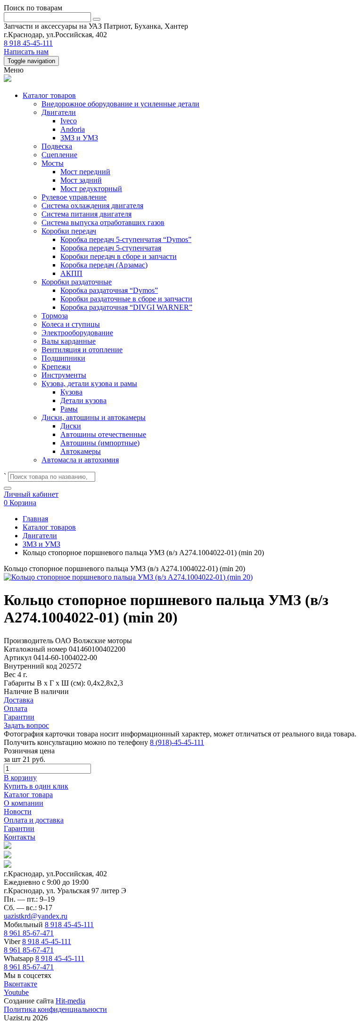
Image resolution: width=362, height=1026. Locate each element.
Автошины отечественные (103, 434)
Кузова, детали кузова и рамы (89, 384)
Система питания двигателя (86, 214)
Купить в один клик (36, 786)
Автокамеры (80, 451)
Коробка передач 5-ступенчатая (110, 248)
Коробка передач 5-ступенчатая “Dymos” (125, 239)
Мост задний (81, 180)
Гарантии (19, 828)
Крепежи (56, 367)
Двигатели (58, 112)
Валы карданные (68, 341)
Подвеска (56, 146)
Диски (70, 426)
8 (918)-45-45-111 (177, 742)
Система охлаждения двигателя (92, 206)
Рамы (69, 409)
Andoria (72, 129)
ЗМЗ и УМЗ (79, 138)
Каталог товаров (49, 95)
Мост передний (85, 172)
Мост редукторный (91, 189)
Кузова (71, 392)
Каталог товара (28, 795)
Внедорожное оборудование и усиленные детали (120, 104)
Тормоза (54, 316)
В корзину (20, 778)
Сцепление (59, 155)
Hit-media (70, 1001)
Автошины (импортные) (100, 443)
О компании (23, 803)
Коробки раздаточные (76, 282)
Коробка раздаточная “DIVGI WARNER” (126, 307)
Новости (18, 812)
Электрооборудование (77, 333)
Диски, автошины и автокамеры (93, 417)
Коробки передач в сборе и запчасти (118, 256)
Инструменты (63, 375)
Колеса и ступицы (70, 324)
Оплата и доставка (34, 820)
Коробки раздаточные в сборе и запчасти (126, 299)
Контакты (19, 837)
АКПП (71, 273)
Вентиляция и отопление (82, 350)
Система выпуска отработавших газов (103, 222)
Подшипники (63, 358)
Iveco (68, 121)
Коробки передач (68, 231)
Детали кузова (83, 400)
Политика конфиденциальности (55, 1009)
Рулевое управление (74, 197)
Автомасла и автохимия (80, 460)
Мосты (52, 163)
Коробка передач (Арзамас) (104, 265)
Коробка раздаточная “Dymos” (109, 290)
